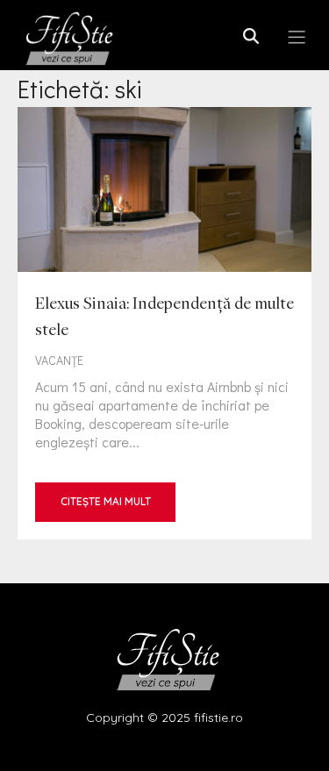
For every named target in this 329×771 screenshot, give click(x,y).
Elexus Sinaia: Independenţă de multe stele (164, 323)
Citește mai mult (106, 501)
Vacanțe (59, 360)
